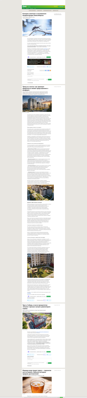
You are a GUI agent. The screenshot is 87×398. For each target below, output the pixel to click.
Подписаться (48, 57)
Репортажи (27, 8)
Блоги (35, 8)
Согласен (61, 397)
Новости (24, 8)
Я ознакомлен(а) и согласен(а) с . (33, 80)
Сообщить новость (31, 66)
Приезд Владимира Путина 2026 (47, 10)
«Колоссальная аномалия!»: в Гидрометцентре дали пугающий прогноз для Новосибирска (34, 62)
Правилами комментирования (36, 80)
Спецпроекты (31, 8)
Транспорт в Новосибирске (32, 10)
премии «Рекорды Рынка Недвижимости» (42, 331)
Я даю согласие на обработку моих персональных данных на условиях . (35, 79)
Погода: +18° (55, 6)
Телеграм (49, 66)
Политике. (58, 397)
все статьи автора (29, 71)
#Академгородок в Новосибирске (26, 18)
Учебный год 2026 (39, 10)
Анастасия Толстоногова (57, 14)
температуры (45, 48)
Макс (45, 66)
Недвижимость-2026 (55, 10)
